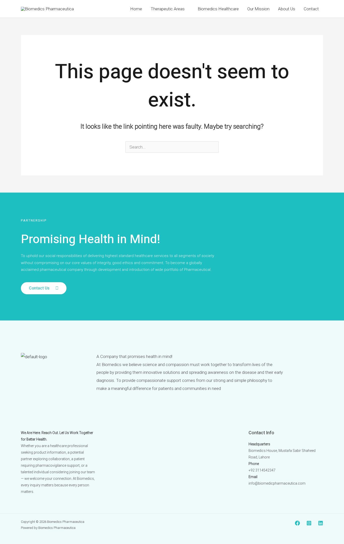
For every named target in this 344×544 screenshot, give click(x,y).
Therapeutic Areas (168, 8)
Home (136, 8)
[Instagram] (309, 523)
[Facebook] (297, 523)
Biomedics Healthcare (218, 8)
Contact (311, 8)
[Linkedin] (320, 523)
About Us (286, 8)
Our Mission (258, 8)
